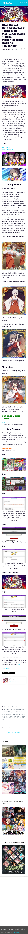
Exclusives (7, 707)
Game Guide (16, 707)
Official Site (5, 668)
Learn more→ (16, 932)
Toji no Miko (14, 712)
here (18, 664)
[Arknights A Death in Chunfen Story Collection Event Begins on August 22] (8, 751)
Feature (12, 709)
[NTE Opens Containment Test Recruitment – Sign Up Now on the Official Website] (20, 788)
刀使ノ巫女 (5, 717)
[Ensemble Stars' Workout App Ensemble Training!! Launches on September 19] (20, 763)
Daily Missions (6, 147)
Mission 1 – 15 (6, 422)
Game (17, 709)
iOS (8, 712)
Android (6, 709)
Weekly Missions (7, 149)
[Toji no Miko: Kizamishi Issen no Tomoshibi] (14, 680)
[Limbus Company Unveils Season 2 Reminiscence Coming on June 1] (20, 751)
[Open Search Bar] (17, 3)
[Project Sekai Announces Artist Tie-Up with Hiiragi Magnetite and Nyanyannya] (8, 763)
